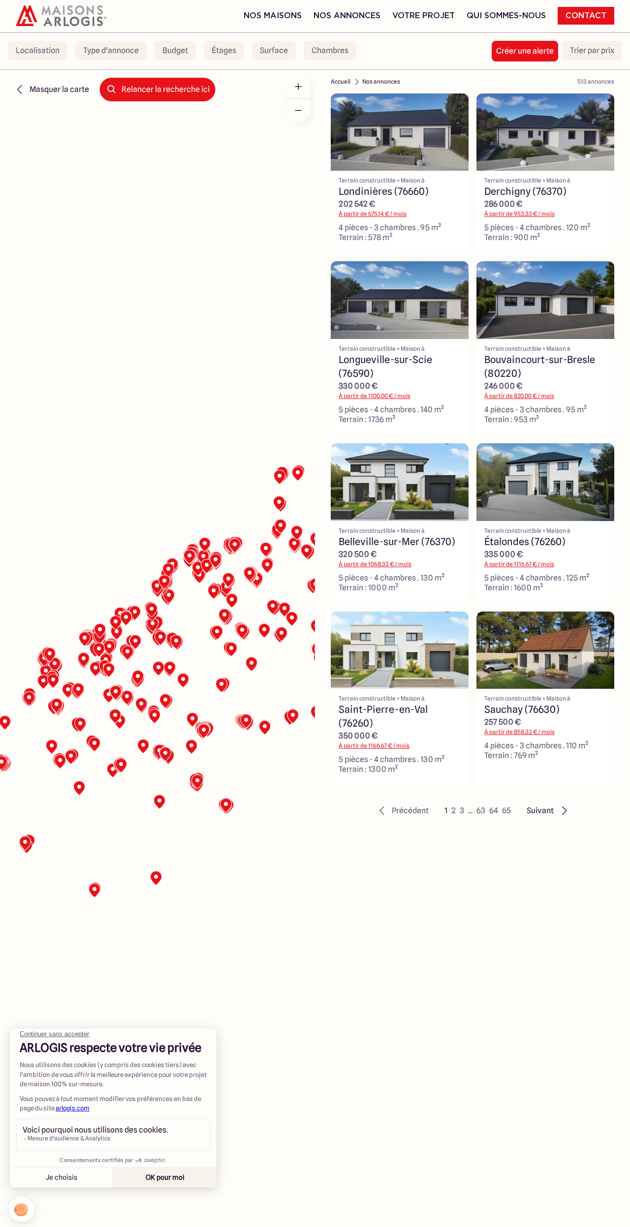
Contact (586, 16)
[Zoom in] (298, 86)
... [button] (470, 810)
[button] (402, 811)
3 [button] (462, 810)
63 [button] (480, 810)
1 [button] (445, 810)
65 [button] (506, 810)
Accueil (340, 81)
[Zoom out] (298, 110)
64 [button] (493, 810)
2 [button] (453, 810)
